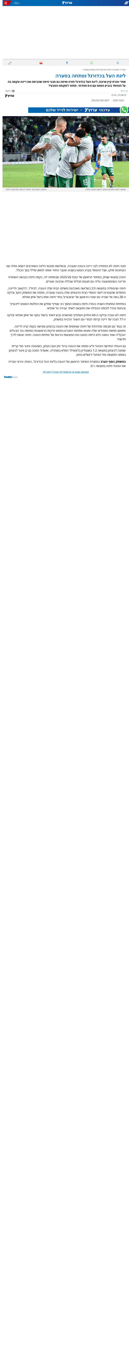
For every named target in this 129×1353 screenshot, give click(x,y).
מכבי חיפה (116, 100)
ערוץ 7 (120, 70)
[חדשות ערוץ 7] (64, 3)
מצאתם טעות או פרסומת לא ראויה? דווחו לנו (63, 372)
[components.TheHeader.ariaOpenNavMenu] (108, 3)
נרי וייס (121, 91)
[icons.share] (5, 3)
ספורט (113, 70)
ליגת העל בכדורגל (97, 100)
